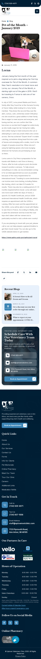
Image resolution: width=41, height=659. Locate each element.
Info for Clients (8, 461)
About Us (6, 444)
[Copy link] (4, 278)
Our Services (7, 448)
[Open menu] (37, 11)
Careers (5, 481)
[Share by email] (36, 272)
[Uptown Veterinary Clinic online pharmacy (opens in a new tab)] (20, 639)
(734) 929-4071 (9, 3)
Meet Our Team (8, 473)
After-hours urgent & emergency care (15, 608)
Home (4, 440)
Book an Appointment (18, 379)
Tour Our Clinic (8, 477)
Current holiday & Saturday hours (14, 605)
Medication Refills (9, 490)
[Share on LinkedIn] (30, 272)
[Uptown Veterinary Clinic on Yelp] (35, 3)
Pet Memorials (8, 465)
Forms (4, 457)
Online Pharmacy (9, 469)
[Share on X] (24, 272)
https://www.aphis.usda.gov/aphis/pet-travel (19, 237)
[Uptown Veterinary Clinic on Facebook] (31, 3)
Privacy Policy (20, 656)
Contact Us (6, 452)
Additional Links (8, 485)
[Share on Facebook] (18, 272)
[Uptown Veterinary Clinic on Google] (38, 3)
